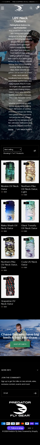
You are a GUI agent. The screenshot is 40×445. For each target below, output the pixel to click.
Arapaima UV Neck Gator (8, 302)
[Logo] (18, 8)
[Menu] (2, 8)
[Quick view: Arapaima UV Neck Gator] (15, 277)
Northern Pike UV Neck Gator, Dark (9, 265)
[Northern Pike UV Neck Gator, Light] (30, 171)
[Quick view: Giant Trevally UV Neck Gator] (36, 202)
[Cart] (37, 8)
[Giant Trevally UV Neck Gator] (30, 211)
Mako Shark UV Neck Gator (9, 227)
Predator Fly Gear (15, 431)
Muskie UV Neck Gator (10, 187)
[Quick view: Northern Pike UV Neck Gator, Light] (36, 162)
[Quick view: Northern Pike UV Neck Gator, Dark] (15, 238)
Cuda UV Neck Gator (29, 263)
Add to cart (10, 178)
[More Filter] (35, 151)
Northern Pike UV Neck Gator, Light (29, 189)
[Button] (31, 8)
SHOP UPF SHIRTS (20, 344)
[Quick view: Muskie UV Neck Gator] (15, 162)
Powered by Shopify (30, 431)
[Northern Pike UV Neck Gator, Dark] (10, 247)
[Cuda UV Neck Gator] (30, 247)
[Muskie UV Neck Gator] (10, 171)
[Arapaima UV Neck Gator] (10, 286)
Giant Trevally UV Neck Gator (29, 227)
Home (10, 129)
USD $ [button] (29, 428)
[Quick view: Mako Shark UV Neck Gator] (15, 202)
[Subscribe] (35, 393)
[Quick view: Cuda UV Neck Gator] (36, 238)
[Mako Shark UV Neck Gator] (10, 211)
